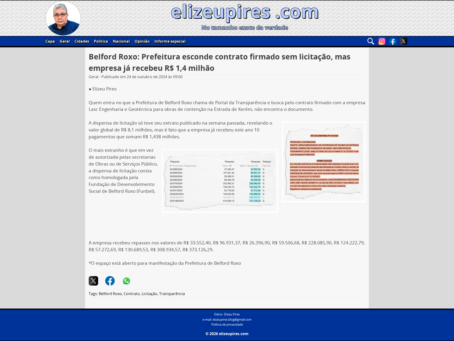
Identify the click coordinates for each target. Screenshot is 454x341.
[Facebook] (392, 41)
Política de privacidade (227, 325)
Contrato (132, 293)
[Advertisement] (227, 225)
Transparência (172, 293)
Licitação (149, 293)
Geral (65, 41)
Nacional (121, 41)
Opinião (142, 41)
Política (101, 41)
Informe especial (170, 41)
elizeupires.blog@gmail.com (232, 320)
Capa (50, 41)
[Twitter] (403, 41)
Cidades (81, 41)
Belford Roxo (110, 293)
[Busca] (370, 41)
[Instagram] (381, 41)
